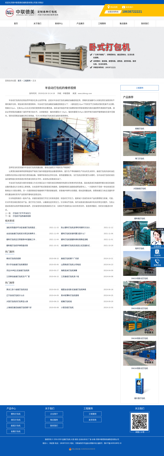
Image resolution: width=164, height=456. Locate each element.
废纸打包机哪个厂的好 (70, 258)
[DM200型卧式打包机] (139, 284)
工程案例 (102, 23)
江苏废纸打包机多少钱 (70, 276)
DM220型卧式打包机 (139, 278)
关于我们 (37, 23)
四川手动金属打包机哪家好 (17, 264)
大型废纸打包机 (139, 188)
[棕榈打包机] (139, 104)
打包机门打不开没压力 (22, 213)
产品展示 (80, 23)
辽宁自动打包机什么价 (15, 295)
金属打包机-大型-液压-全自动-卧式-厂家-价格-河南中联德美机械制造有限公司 (90, 439)
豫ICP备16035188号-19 (112, 443)
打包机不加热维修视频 (22, 216)
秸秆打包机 (139, 248)
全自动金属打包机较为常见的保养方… (21, 234)
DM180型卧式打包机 (139, 338)
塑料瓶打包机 (139, 218)
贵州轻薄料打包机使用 (70, 295)
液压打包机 (15, 420)
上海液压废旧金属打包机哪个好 (19, 307)
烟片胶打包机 (139, 398)
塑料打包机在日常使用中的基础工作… (21, 239)
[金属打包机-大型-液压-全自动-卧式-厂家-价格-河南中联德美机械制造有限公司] (37, 7)
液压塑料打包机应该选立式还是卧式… (76, 245)
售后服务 (123, 23)
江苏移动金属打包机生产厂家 (18, 276)
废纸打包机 (15, 425)
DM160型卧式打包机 (139, 368)
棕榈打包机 (139, 129)
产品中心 (11, 408)
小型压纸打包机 (67, 307)
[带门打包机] (139, 134)
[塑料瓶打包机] (139, 194)
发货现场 (92, 420)
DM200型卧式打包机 (139, 308)
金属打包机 (15, 431)
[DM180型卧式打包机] (139, 313)
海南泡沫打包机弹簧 (69, 270)
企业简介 (54, 414)
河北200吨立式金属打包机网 (17, 270)
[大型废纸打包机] (139, 164)
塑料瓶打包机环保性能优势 (17, 245)
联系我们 (129, 7)
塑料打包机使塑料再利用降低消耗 (74, 239)
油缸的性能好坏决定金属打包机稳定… (21, 227)
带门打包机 (139, 159)
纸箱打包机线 (66, 301)
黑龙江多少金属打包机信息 (17, 289)
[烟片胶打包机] (139, 373)
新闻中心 (59, 23)
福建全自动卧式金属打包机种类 (73, 289)
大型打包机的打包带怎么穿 (17, 301)
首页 (16, 23)
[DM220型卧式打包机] (139, 254)
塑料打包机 (15, 414)
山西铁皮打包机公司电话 (71, 264)
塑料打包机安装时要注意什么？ (73, 234)
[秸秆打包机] (139, 224)
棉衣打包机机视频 (13, 258)
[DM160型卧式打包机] (139, 343)
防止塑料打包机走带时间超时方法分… (76, 227)
